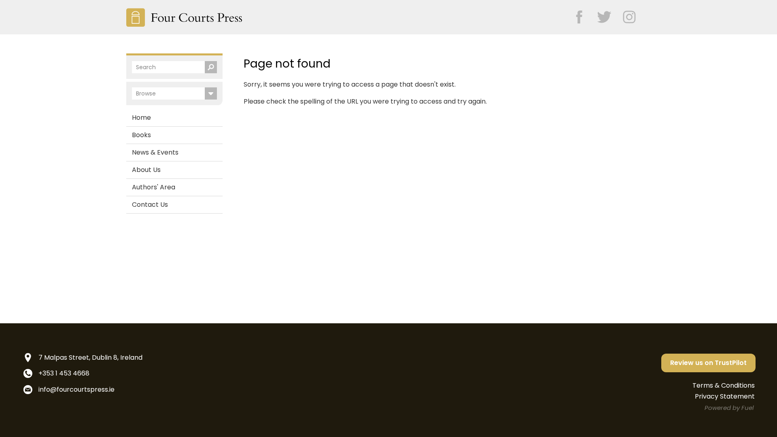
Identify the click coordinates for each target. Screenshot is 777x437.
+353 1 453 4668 (63, 373)
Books (141, 135)
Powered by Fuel (729, 407)
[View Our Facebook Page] (575, 14)
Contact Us (150, 204)
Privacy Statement (725, 396)
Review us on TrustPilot (708, 362)
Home (141, 117)
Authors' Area (153, 187)
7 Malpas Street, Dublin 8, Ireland (90, 357)
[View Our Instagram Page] (625, 14)
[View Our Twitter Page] (600, 14)
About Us (146, 169)
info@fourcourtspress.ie (76, 389)
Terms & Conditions (723, 385)
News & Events (155, 152)
